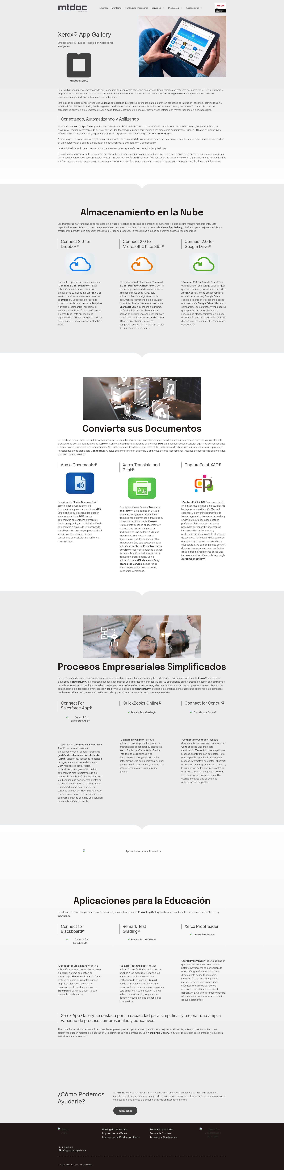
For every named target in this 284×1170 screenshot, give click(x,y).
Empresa (103, 7)
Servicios (156, 7)
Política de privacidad (161, 1129)
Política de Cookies (160, 1133)
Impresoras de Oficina (114, 1133)
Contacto (116, 7)
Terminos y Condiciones (163, 1137)
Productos (173, 7)
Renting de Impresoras (136, 7)
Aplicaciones (192, 7)
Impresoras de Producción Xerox (121, 1137)
